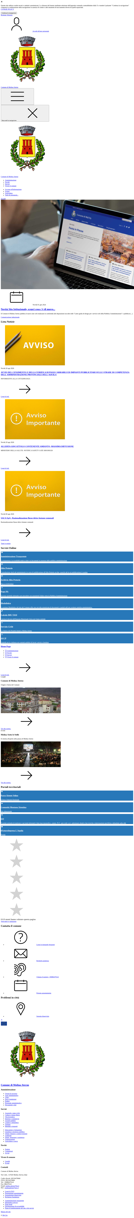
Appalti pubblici (10, 1121)
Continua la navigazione (9, 13)
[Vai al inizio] (2, 1020)
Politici (7, 1101)
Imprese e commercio (12, 1119)
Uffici (7, 1097)
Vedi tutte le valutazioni (8, 921)
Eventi (7, 1163)
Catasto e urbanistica (12, 1122)
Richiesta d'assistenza (12, 1197)
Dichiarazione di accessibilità (14, 1206)
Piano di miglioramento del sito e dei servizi (19, 1208)
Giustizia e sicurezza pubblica (15, 1132)
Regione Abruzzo (6, 15)
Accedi (3, 199)
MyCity (5, 1215)
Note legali (8, 1204)
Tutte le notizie (6, 543)
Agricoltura (9, 193)
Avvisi (7, 1153)
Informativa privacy (11, 1202)
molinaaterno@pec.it (12, 1188)
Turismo (7, 1124)
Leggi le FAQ (9, 1191)
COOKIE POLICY (7, 9)
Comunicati (9, 1151)
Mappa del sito (6, 1212)
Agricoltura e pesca (11, 1141)
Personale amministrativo (13, 1103)
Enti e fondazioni (10, 1099)
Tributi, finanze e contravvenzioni (16, 1134)
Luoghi (7, 1161)
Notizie (7, 1149)
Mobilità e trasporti (11, 1126)
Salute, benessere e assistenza (14, 1137)
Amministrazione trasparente (14, 1201)
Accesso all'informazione (13, 189)
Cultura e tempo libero (12, 1115)
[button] (10, 180)
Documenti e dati (10, 1105)
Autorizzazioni (10, 1139)
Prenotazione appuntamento (14, 1193)
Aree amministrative (11, 1095)
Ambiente (8, 1135)
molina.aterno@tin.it (12, 1186)
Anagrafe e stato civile (12, 1113)
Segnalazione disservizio (13, 1195)
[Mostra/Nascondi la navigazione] (17, 96)
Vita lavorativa (10, 1117)
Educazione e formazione (13, 1130)
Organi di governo (11, 1094)
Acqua (7, 191)
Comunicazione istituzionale (10, 317)
